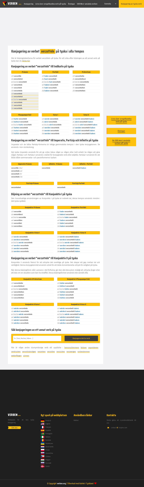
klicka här (26, 61)
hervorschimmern (71, 347)
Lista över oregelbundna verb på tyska (50, 3)
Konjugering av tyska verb (131, 3)
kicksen (84, 347)
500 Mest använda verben (87, 3)
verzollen (51, 352)
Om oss (14, 427)
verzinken (42, 352)
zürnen (26, 356)
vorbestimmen (84, 352)
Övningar (71, 3)
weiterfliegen (16, 356)
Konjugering (28, 3)
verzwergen (71, 352)
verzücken (60, 352)
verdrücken (16, 352)
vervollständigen (29, 352)
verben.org (61, 483)
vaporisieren (93, 347)
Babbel (76, 420)
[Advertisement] (72, 27)
